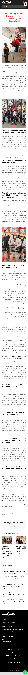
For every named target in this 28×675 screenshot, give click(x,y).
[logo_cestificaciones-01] (6, 1)
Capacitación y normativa (16, 513)
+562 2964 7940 (11, 629)
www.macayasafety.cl (19, 504)
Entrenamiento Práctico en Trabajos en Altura (21, 549)
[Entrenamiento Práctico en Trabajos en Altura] (21, 537)
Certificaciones (5, 643)
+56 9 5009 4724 (19, 629)
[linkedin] (12, 652)
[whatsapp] (15, 652)
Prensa (3, 639)
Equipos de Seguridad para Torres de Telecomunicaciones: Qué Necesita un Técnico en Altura (14, 579)
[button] (3, 548)
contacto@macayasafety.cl (8, 631)
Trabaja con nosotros (6, 641)
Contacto (4, 645)
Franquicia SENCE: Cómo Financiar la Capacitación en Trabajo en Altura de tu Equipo (7, 551)
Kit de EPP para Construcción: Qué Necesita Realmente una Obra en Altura (13, 586)
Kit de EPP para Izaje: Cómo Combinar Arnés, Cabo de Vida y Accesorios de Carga (14, 594)
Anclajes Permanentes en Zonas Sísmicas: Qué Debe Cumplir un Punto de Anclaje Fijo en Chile (14, 571)
